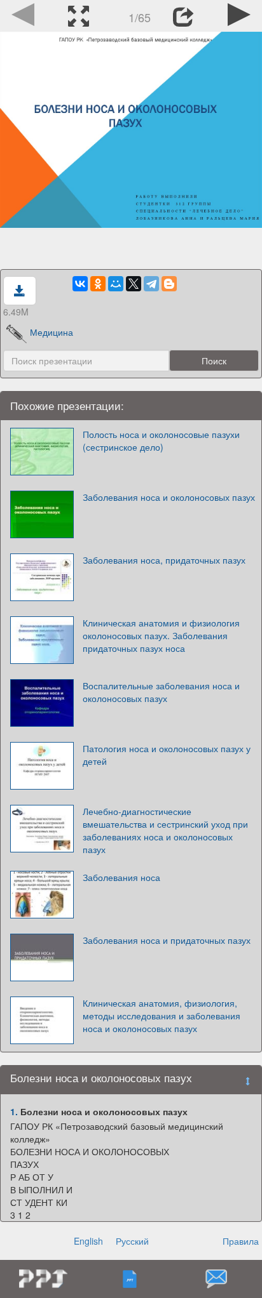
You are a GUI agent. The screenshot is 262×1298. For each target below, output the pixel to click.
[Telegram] (151, 283)
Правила (241, 1241)
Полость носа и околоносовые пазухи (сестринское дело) (161, 440)
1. (14, 1111)
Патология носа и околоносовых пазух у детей (167, 754)
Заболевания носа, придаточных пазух (164, 559)
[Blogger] (169, 283)
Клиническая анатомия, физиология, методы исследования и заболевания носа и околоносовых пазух (161, 1016)
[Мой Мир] (115, 283)
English (88, 1241)
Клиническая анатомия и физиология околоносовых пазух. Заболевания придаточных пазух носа (161, 635)
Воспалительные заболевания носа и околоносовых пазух (161, 692)
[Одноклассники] (98, 283)
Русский (132, 1241)
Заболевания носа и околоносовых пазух (169, 497)
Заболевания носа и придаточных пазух (167, 940)
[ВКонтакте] (80, 283)
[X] (133, 283)
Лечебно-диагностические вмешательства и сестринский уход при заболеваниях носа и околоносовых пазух (165, 830)
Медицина (51, 332)
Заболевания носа (121, 877)
